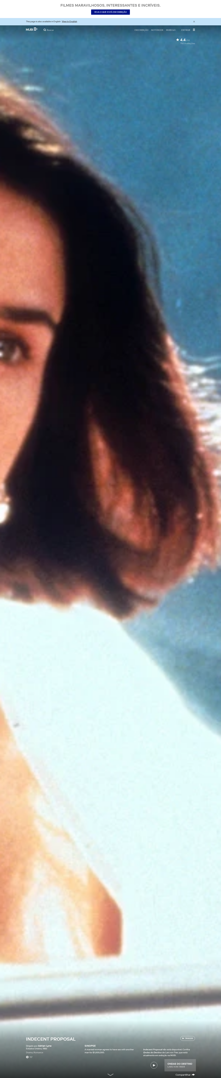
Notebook (157, 30)
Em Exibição (141, 30)
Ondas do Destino (179, 1063)
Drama (29, 1052)
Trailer (189, 1038)
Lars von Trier (176, 1066)
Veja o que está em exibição (110, 12)
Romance (38, 1052)
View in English (69, 21)
